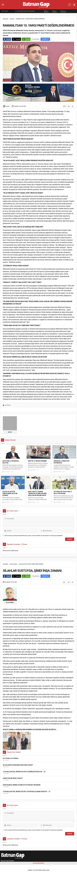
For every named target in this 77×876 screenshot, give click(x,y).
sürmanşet (8, 405)
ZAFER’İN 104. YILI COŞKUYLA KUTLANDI (28, 11)
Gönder (27, 39)
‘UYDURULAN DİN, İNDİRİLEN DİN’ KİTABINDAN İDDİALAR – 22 (24, 772)
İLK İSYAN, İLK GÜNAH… (11, 758)
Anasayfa (5, 19)
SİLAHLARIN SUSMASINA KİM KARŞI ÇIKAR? (18, 765)
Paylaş (8, 39)
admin (7, 106)
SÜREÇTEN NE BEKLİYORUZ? (13, 778)
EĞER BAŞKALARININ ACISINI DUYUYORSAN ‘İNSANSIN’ (22, 785)
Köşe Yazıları (13, 564)
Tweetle (17, 39)
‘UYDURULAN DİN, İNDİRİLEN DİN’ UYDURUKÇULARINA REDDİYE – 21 (26, 791)
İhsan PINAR (10, 602)
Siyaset (12, 19)
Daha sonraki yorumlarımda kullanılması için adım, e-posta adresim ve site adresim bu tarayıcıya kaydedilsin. (34, 535)
